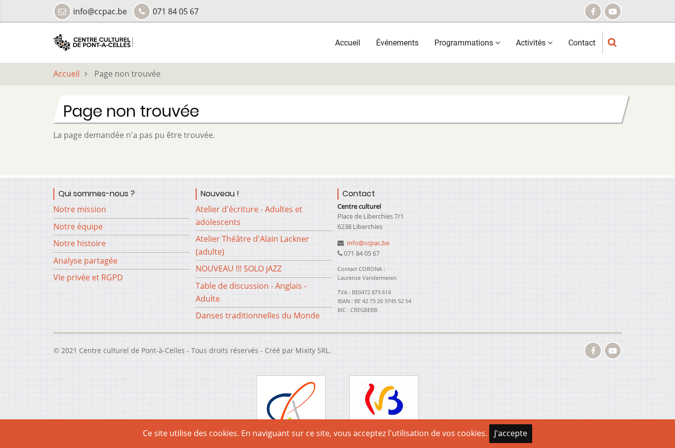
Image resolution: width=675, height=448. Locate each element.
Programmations (464, 42)
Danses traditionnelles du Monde (258, 315)
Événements (397, 42)
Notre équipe (78, 226)
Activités (532, 42)
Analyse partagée (85, 260)
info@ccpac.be (367, 242)
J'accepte (510, 433)
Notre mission (79, 209)
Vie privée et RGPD (88, 277)
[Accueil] (93, 42)
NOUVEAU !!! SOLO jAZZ (239, 268)
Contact (581, 42)
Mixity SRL (312, 350)
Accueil (347, 42)
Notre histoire (79, 243)
